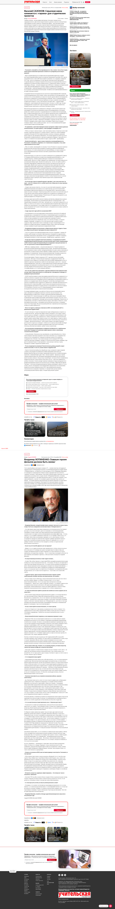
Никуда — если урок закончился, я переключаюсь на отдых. (39, 388)
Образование (26, 876)
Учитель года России (39, 880)
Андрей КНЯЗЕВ (32, 457)
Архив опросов (73, 125)
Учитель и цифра (27, 892)
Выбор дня (26, 883)
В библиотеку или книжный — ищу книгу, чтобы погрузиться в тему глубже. (42, 387)
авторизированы (50, 441)
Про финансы (26, 889)
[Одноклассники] (33, 465)
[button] (27, 445)
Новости (45, 2)
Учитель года (26, 886)
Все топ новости (73, 45)
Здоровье (26, 890)
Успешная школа (39, 876)
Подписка (66, 2)
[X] (35, 465)
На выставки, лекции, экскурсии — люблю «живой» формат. (39, 385)
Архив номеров (58, 2)
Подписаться (60, 409)
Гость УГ (27, 7)
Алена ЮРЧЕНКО (32, 18)
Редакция (48, 876)
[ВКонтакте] (31, 465)
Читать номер (65, 7)
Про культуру (26, 879)
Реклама (48, 877)
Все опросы (27, 398)
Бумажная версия (39, 893)
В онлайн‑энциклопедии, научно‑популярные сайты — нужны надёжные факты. (43, 384)
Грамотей (26, 887)
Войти (87, 2)
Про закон (26, 880)
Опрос (72, 90)
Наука (25, 877)
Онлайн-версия (38, 895)
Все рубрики (26, 893)
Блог (50, 2)
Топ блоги (73, 50)
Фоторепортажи (50, 882)
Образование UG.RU (51, 430)
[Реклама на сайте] (110, 906)
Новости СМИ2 (4, 448)
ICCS (48, 881)
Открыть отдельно (74, 123)
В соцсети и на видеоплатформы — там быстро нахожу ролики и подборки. (42, 382)
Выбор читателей (79, 7)
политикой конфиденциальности (38, 411)
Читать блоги (75, 86)
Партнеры (48, 879)
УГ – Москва (38, 886)
